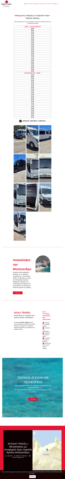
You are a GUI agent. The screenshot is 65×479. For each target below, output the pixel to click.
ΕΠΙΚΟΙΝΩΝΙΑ (54, 3)
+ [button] (34, 432)
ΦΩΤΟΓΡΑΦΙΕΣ (49, 3)
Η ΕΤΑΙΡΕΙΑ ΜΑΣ (30, 3)
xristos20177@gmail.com (18, 457)
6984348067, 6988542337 (22, 455)
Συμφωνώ (32, 476)
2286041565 (10, 455)
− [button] (34, 434)
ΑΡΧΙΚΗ (25, 3)
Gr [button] (58, 3)
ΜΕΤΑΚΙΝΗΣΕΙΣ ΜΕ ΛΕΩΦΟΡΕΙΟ (39, 3)
